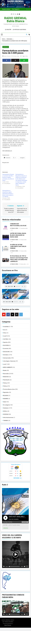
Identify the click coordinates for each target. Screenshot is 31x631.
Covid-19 (5, 336)
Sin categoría (6, 405)
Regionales (6, 392)
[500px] (21, 314)
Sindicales (5, 408)
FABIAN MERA (14, 228)
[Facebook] (8, 314)
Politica (5, 383)
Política (5, 386)
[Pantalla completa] (27, 566)
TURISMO (5, 420)
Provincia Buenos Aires (9, 389)
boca (4, 329)
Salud (4, 401)
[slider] (14, 566)
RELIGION (5, 395)
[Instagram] (12, 314)
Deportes (5, 342)
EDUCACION (6, 351)
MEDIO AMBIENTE (7, 367)
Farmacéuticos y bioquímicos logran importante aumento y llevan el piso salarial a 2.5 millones (7, 193)
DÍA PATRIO (6, 345)
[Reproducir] (4, 566)
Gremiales (5, 47)
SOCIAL (5, 411)
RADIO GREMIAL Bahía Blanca (15, 19)
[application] (15, 554)
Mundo (5, 370)
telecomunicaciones (8, 417)
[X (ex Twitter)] (17, 314)
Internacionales (7, 358)
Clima (4, 333)
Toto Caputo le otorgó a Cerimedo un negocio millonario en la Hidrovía (15, 9)
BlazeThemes (7, 625)
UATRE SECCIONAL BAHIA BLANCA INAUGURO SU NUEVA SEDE (18, 235)
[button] (15, 554)
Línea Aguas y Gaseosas (9, 361)
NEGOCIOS (6, 376)
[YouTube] (4, 314)
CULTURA (5, 339)
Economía (5, 348)
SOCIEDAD (6, 414)
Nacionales (6, 373)
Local (4, 364)
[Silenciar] (24, 566)
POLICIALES (6, 380)
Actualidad (5, 326)
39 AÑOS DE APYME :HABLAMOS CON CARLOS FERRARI (18, 246)
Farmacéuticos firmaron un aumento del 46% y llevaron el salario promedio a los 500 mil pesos (8, 177)
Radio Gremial (7, 56)
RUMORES (5, 398)
